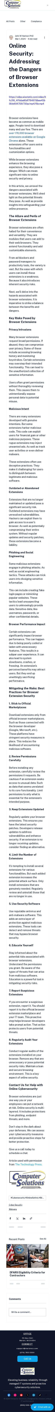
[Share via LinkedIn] (24, 1218)
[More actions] (44, 37)
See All (43, 1239)
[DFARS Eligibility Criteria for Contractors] (27, 1256)
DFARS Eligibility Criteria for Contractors (27, 1274)
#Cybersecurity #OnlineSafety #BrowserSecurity (28, 1198)
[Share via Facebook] (10, 1218)
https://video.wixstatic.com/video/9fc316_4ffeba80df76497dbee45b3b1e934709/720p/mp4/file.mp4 (27, 100)
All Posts (10, 21)
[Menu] (47, 5)
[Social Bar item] (8, 1395)
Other (22, 21)
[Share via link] (31, 1218)
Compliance (36, 21)
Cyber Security (15, 1205)
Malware (13, 1209)
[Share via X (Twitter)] (17, 1218)
